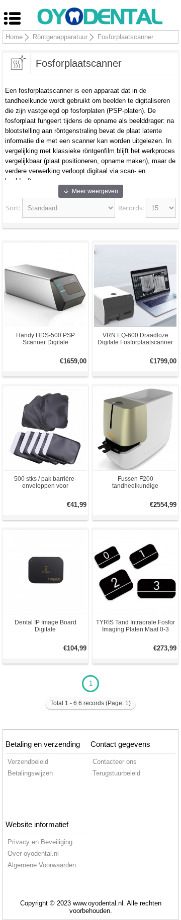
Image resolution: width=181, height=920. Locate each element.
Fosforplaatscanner (125, 37)
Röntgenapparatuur (60, 37)
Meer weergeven (95, 191)
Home (14, 37)
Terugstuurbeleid (116, 773)
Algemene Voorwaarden (42, 865)
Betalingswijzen (30, 773)
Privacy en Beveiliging (40, 842)
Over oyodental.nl (33, 853)
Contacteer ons (115, 761)
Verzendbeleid (28, 761)
